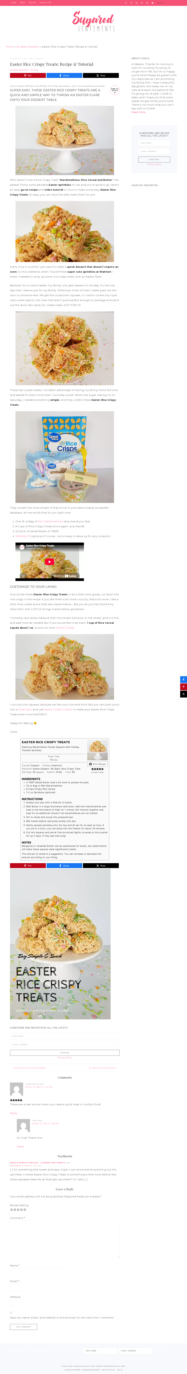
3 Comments (38, 59)
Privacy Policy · (109, 1370)
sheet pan (25, 709)
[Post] (183, 694)
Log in (120, 1370)
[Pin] (183, 686)
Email (14, 1281)
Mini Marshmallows (51, 521)
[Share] (183, 679)
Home (10, 46)
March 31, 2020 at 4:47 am (39, 1087)
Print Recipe (99, 764)
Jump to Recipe (115, 89)
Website (15, 1297)
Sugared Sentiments (93, 23)
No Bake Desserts (27, 46)
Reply (13, 1113)
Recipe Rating (19, 1205)
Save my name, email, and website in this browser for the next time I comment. (62, 1317)
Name (15, 1265)
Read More (139, 112)
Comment (17, 1218)
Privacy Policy (65, 1057)
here (123, 1366)
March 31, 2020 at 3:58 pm (45, 1123)
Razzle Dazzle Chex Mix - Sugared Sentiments (37, 1163)
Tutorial (34, 70)
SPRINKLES (23, 536)
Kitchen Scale (64, 627)
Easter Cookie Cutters (58, 709)
